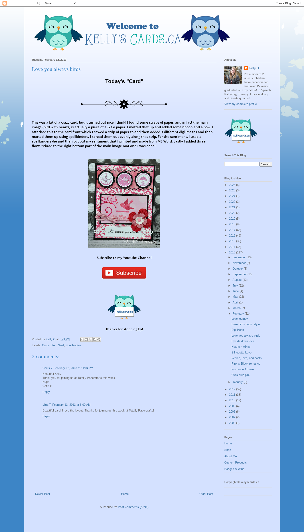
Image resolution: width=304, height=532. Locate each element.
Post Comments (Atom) (133, 507)
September (240, 274)
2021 (232, 207)
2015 (232, 241)
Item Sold (57, 345)
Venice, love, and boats (246, 358)
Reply (46, 391)
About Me (230, 456)
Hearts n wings (241, 346)
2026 (232, 185)
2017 (232, 230)
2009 (232, 406)
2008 (232, 411)
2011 (232, 394)
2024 (232, 196)
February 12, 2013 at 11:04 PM (73, 368)
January (238, 382)
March (237, 308)
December (240, 257)
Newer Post (42, 494)
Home (125, 494)
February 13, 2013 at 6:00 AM (71, 404)
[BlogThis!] (86, 339)
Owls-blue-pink (240, 375)
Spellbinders (73, 345)
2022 (232, 201)
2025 (232, 190)
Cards (46, 345)
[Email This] (82, 339)
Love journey (239, 318)
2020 (232, 213)
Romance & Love (242, 369)
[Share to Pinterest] (99, 339)
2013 (232, 252)
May (236, 296)
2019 (232, 218)
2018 (232, 224)
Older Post (206, 494)
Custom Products (235, 462)
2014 (232, 247)
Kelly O (254, 68)
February (239, 313)
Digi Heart (237, 329)
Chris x (47, 368)
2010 (232, 400)
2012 (232, 389)
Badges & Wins (234, 469)
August (238, 279)
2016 (232, 235)
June (236, 291)
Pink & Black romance (245, 363)
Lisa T (47, 404)
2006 (232, 423)
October (238, 268)
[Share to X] (90, 339)
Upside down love (242, 341)
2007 (232, 417)
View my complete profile (240, 104)
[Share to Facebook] (94, 339)
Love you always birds (245, 335)
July (236, 285)
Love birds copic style (245, 324)
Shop (227, 450)
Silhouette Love (241, 352)
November (240, 263)
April (236, 302)
